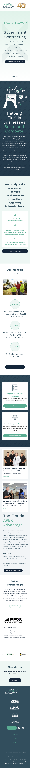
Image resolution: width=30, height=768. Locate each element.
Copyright (15, 734)
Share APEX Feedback (15, 746)
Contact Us (11, 727)
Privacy (15, 738)
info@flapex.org (15, 742)
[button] (12, 76)
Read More (6, 476)
